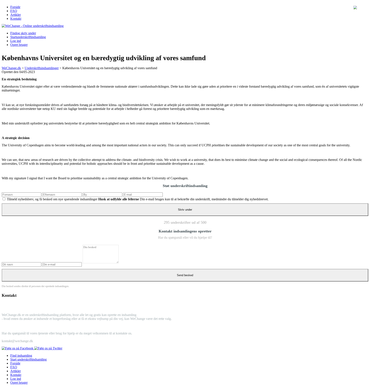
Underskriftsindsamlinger (42, 68)
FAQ (13, 11)
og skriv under (23, 33)
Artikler (15, 14)
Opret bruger (19, 44)
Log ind (15, 41)
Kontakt (15, 18)
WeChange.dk (11, 68)
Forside (15, 7)
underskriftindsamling (28, 37)
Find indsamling (21, 355)
